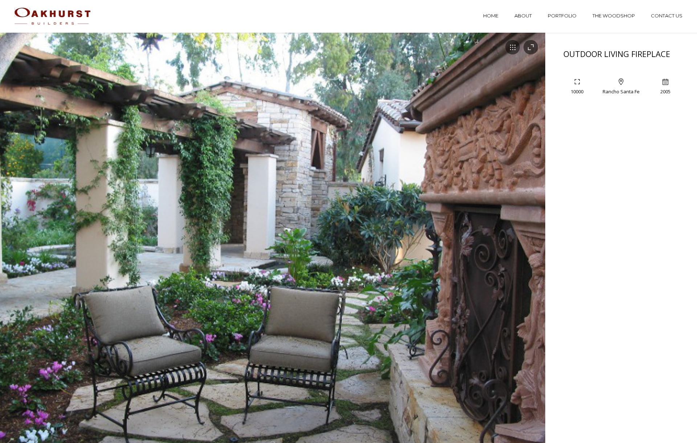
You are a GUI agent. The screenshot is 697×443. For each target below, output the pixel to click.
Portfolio (562, 16)
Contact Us (666, 16)
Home (490, 16)
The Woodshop (613, 16)
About (523, 16)
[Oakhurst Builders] (53, 16)
